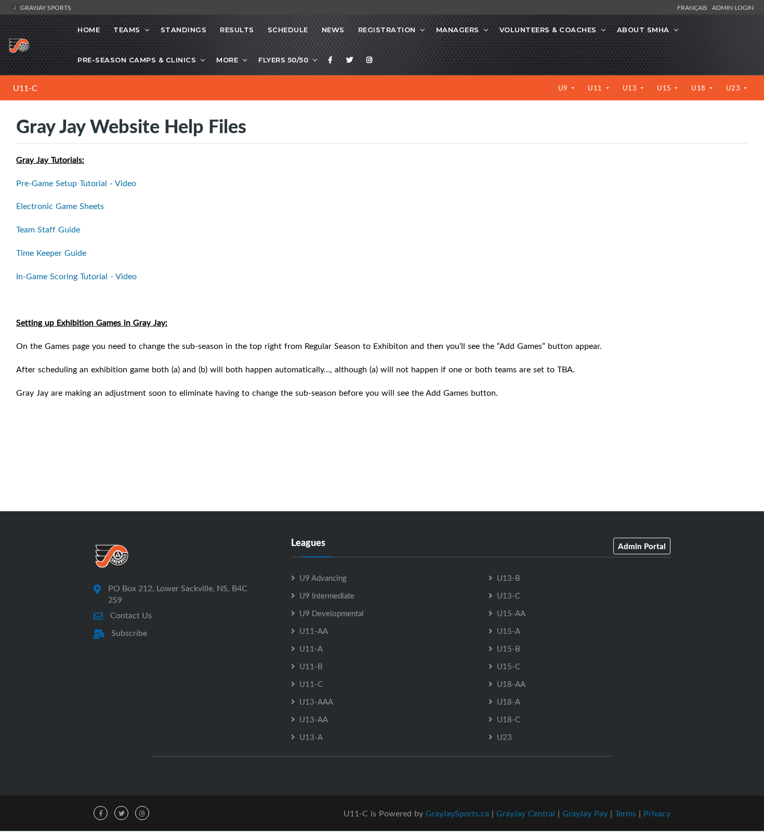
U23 (734, 88)
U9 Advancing (323, 578)
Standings (184, 29)
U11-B (311, 666)
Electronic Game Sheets (60, 206)
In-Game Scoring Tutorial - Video (76, 276)
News (333, 29)
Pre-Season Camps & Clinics (136, 60)
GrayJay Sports (45, 7)
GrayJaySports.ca (457, 813)
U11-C (25, 88)
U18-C (508, 719)
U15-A (508, 631)
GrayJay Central (525, 813)
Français (693, 7)
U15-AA (511, 613)
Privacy (656, 813)
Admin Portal (642, 546)
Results (237, 29)
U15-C (508, 666)
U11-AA (313, 631)
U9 (564, 88)
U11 (596, 88)
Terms (625, 813)
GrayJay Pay (585, 813)
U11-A (311, 648)
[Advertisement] (382, 464)
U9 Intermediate (326, 595)
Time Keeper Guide (51, 252)
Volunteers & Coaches (548, 29)
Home (88, 29)
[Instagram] (369, 60)
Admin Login (733, 7)
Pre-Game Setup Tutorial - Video (76, 183)
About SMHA (643, 29)
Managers (457, 29)
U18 (699, 88)
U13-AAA (316, 701)
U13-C (508, 595)
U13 (631, 88)
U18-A (508, 701)
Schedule (288, 29)
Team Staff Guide (48, 229)
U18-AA (511, 684)
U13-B (508, 578)
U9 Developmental (331, 613)
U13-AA (313, 719)
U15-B (508, 648)
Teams (126, 29)
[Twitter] (350, 60)
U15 (665, 88)
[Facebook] (330, 60)
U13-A (311, 737)
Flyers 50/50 (283, 60)
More (227, 60)
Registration (387, 29)
